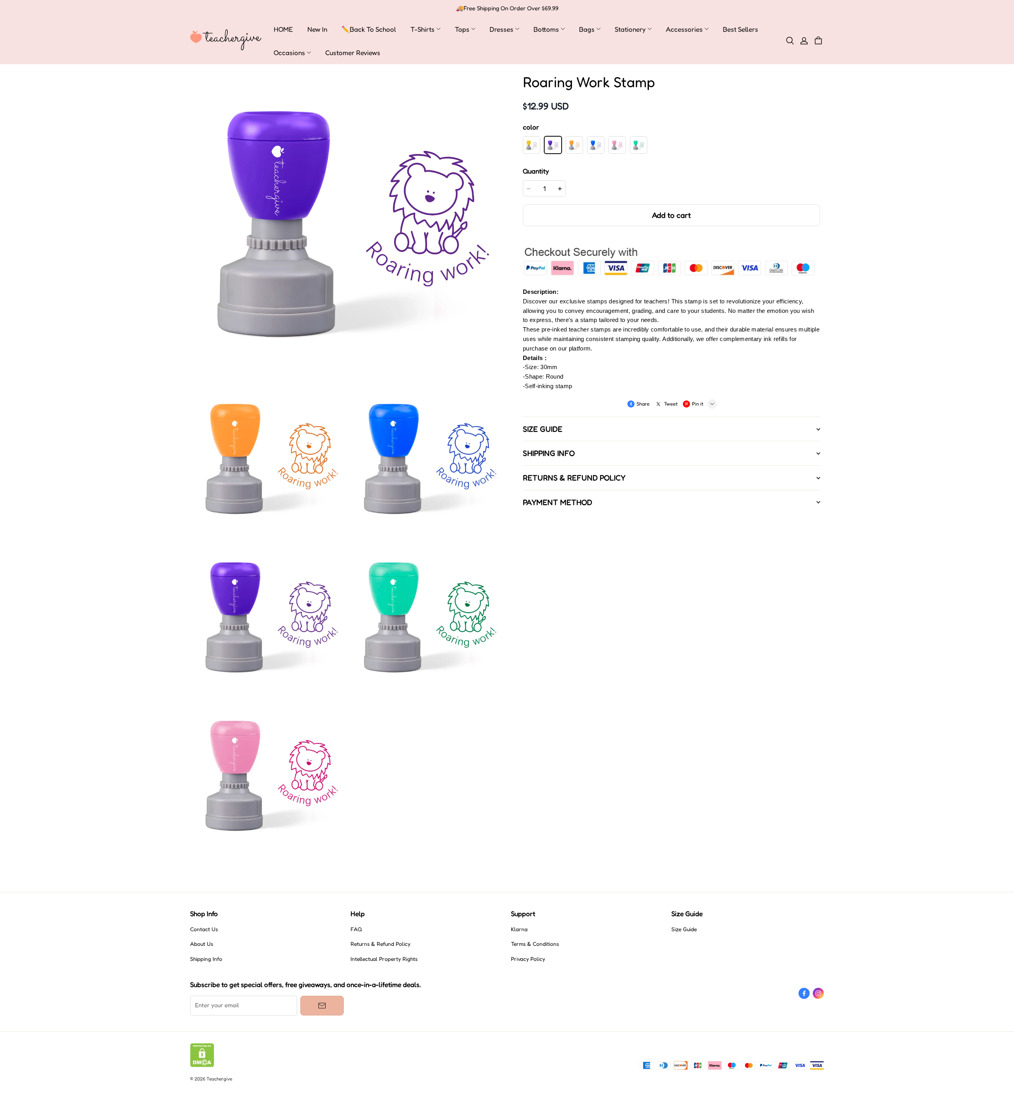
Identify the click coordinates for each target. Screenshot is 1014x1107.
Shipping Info (206, 959)
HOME (283, 29)
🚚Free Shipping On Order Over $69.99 (507, 8)
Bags (587, 29)
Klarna (519, 929)
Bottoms (546, 29)
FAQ (356, 929)
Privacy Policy (528, 959)
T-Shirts (422, 29)
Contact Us (204, 929)
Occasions (289, 52)
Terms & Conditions (535, 944)
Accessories (684, 29)
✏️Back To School (368, 29)
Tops (462, 29)
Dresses (501, 29)
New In (317, 29)
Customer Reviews (352, 52)
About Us (201, 944)
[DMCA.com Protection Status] (202, 1065)
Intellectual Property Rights (384, 959)
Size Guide (684, 929)
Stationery (630, 29)
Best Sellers (740, 29)
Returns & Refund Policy (380, 944)
